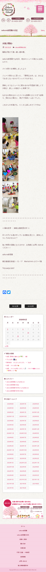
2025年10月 (23, 416)
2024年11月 (10, 433)
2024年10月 (23, 433)
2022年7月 (10, 471)
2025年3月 (36, 425)
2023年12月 (35, 446)
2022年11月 (35, 463)
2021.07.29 (8, 47)
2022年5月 (36, 471)
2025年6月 (36, 421)
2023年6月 (36, 454)
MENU (40, 9)
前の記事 (15, 306)
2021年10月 (10, 484)
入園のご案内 (23, 539)
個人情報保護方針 (23, 565)
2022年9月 (23, 467)
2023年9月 (36, 450)
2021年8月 (36, 484)
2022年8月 (36, 467)
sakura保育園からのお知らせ (15, 382)
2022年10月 (10, 467)
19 (18, 336)
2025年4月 (23, 425)
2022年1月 (10, 479)
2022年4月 (10, 475)
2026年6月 (36, 404)
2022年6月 (23, 471)
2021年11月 (35, 479)
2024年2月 (10, 446)
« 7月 (6, 346)
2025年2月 (10, 429)
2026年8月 (10, 404)
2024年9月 (36, 433)
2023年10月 (23, 450)
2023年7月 (23, 454)
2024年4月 (23, 442)
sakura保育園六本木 (23, 535)
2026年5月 (10, 408)
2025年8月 (10, 421)
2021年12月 (23, 479)
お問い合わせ (23, 561)
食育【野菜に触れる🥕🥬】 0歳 (16, 356)
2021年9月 (23, 484)
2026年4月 (23, 408)
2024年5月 (10, 442)
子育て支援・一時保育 (23, 552)
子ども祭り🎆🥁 (11, 359)
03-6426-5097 (17, 20)
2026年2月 (10, 412)
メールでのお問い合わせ (3, 20)
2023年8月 (10, 454)
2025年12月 (35, 412)
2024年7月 (23, 437)
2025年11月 (10, 416)
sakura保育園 (23, 530)
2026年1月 (23, 412)
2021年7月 (10, 488)
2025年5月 (10, 425)
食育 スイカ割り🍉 (12, 365)
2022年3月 (23, 475)
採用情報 (23, 557)
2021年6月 (23, 488)
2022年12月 (23, 463)
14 (28, 333)
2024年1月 (23, 446)
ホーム (23, 526)
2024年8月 (10, 437)
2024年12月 (35, 429)
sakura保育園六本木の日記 (14, 391)
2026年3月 (36, 408)
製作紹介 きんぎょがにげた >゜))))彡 (18, 362)
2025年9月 (36, 416)
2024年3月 (36, 442)
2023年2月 (36, 458)
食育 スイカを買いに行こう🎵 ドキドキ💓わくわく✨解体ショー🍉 (23, 369)
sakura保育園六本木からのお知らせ (17, 388)
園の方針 (23, 544)
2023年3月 (23, 458)
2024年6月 (36, 437)
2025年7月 (23, 421)
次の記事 (31, 306)
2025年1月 (23, 429)
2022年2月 (36, 475)
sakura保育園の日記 (20, 47)
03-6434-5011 (36, 20)
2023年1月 (10, 463)
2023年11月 (10, 450)
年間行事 (23, 548)
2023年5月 (10, 458)
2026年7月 (23, 404)
